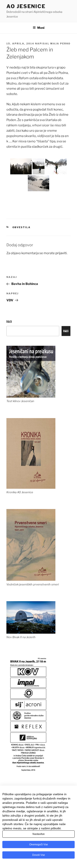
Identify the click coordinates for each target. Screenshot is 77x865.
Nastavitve (39, 834)
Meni (40, 27)
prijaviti (61, 253)
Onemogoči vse (38, 844)
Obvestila (21, 227)
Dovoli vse (38, 854)
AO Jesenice (26, 6)
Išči (9, 322)
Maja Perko (60, 43)
